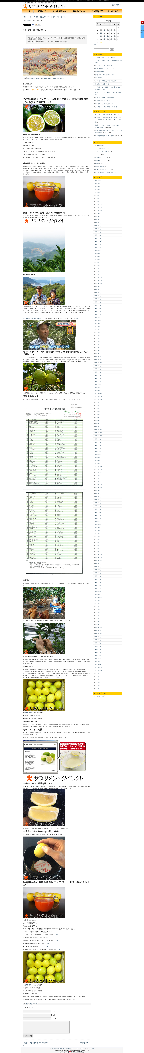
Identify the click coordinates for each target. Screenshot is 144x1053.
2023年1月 (98, 311)
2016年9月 (98, 491)
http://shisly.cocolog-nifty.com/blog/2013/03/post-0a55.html (45, 78)
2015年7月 (98, 533)
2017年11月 (98, 469)
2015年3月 (98, 545)
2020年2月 (98, 387)
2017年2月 (98, 478)
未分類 (97, 163)
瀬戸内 (31, 712)
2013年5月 (98, 612)
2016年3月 (98, 509)
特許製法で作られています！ (103, 84)
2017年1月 (98, 481)
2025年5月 (98, 226)
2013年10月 (98, 597)
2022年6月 (98, 332)
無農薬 (26, 712)
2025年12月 (98, 204)
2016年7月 (98, 497)
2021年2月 (98, 350)
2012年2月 (98, 658)
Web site (54, 1019)
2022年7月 (98, 329)
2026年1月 (98, 201)
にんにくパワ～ (84, 1043)
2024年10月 (98, 247)
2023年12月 (98, 277)
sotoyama (28, 20)
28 (114, 39)
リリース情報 (90, 1048)
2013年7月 (98, 606)
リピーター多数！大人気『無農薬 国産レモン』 (46, 17)
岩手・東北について (101, 160)
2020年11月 (98, 360)
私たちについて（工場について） (104, 172)
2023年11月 (98, 280)
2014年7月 (98, 570)
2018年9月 (98, 439)
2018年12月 (98, 430)
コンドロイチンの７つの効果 (103, 65)
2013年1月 (98, 625)
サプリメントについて (101, 151)
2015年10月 (98, 524)
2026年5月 (98, 189)
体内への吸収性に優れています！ (104, 75)
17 (101, 36)
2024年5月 (98, 262)
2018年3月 (98, 457)
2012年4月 (98, 652)
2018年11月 (98, 433)
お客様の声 (98, 145)
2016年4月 (98, 506)
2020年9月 (98, 366)
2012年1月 (98, 661)
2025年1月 (98, 238)
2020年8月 (98, 369)
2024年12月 (98, 241)
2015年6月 (98, 536)
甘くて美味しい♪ (100, 78)
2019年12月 (98, 393)
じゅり (107, 133)
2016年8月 (98, 494)
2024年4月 (98, 265)
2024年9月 (98, 250)
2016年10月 (98, 487)
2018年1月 (98, 463)
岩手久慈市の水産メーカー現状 (104, 136)
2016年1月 (98, 515)
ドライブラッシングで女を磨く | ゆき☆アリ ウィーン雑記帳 (108, 120)
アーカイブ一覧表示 (99, 696)
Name (53, 1011)
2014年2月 (98, 585)
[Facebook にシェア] (33, 24)
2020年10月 (98, 363)
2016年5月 (98, 503)
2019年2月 (98, 424)
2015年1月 (98, 551)
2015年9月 (98, 527)
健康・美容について (32, 1003)
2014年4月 (98, 579)
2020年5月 (98, 378)
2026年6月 (98, 186)
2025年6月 (98, 223)
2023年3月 (98, 305)
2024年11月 (98, 244)
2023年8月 (98, 290)
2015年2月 (98, 548)
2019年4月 (98, 417)
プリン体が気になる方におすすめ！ (105, 97)
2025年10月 (98, 210)
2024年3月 (98, 268)
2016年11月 (98, 484)
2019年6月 (98, 411)
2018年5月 (98, 451)
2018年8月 (98, 442)
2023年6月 (98, 296)
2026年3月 (98, 195)
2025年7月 (98, 220)
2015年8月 (98, 530)
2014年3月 (98, 582)
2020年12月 (98, 357)
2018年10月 (98, 436)
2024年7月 (98, 256)
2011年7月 (98, 679)
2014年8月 (98, 567)
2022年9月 (98, 323)
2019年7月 (98, 408)
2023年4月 (98, 302)
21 (114, 36)
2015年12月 (98, 518)
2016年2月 (98, 512)
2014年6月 (98, 573)
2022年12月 (98, 314)
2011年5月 (98, 685)
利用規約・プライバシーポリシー (75, 1048)
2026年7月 (98, 183)
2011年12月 (98, 664)
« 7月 (94, 45)
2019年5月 (98, 414)
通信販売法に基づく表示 (57, 1048)
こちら (77, 318)
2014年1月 (98, 588)
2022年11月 (98, 317)
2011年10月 (98, 670)
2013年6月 (98, 609)
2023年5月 (98, 299)
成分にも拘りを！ (100, 72)
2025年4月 (98, 229)
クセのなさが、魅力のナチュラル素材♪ (106, 107)
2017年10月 (98, 472)
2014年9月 (98, 564)
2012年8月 (98, 640)
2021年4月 (98, 344)
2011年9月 (98, 673)
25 (104, 39)
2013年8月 (98, 603)
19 (108, 36)
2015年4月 (98, 542)
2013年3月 (98, 618)
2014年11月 (98, 558)
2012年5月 (98, 649)
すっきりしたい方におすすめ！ (104, 104)
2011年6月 (98, 682)
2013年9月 (98, 600)
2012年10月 (98, 634)
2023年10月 (98, 284)
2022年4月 (98, 338)
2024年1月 (98, 274)
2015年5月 (98, 539)
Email (53, 1015)
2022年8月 (98, 326)
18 (104, 36)
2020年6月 (98, 375)
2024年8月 (98, 253)
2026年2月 (98, 198)
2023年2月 (98, 308)
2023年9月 (98, 287)
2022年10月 (98, 320)
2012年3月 (98, 655)
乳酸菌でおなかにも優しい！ (103, 101)
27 (111, 39)
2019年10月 (98, 399)
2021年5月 (98, 341)
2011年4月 (98, 688)
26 (108, 39)
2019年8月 (98, 405)
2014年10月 (98, 561)
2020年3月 (98, 384)
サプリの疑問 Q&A (100, 148)
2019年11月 (98, 396)
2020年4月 (98, 381)
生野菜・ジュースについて (102, 169)
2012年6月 (98, 646)
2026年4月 (98, 192)
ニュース (97, 154)
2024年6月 (98, 259)
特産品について (99, 166)
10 (101, 33)
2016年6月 (98, 500)
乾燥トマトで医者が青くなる (103, 114)
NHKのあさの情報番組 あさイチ (32, 318)
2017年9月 (98, 475)
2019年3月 (98, 421)
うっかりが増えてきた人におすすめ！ (106, 57)
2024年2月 (98, 271)
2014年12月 (98, 554)
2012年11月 (98, 631)
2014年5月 (98, 576)
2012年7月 (98, 643)
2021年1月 (98, 354)
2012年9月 (98, 637)
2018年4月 (98, 454)
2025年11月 (98, 207)
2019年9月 (98, 402)
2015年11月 (98, 521)
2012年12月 (98, 628)
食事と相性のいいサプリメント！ (104, 69)
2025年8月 (98, 217)
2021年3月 (98, 347)
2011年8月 (98, 676)
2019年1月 (98, 427)
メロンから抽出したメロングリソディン (106, 81)
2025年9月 (98, 213)
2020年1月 (98, 390)
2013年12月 (98, 591)
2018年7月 (98, 445)
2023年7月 (98, 293)
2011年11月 (98, 667)
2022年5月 (98, 335)
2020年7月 (98, 372)
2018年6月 (98, 448)
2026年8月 (98, 180)
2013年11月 (98, 594)
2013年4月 (98, 615)
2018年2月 (98, 460)
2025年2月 (98, 235)
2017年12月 (98, 466)
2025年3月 (98, 232)
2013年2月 (98, 621)
